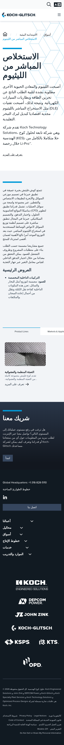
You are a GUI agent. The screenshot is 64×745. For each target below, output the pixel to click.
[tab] (21, 331)
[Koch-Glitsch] (5, 35)
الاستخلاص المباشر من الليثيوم (20, 39)
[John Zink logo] (32, 614)
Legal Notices (40, 715)
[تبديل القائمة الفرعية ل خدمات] (27, 547)
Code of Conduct (16, 720)
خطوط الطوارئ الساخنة (16, 489)
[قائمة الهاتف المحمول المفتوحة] (59, 15)
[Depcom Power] (32, 601)
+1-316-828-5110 (38, 482)
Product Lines (21, 331)
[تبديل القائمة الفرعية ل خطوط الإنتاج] (25, 541)
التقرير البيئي (55, 728)
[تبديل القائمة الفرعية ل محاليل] (21, 527)
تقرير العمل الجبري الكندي (50, 724)
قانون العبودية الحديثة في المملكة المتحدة (43, 720)
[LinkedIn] (5, 497)
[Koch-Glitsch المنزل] (20, 15)
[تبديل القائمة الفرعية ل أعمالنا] (31, 521)
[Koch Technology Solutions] (49, 642)
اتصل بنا (32, 507)
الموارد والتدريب (13, 554)
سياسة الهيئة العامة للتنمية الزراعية (22, 724)
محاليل (7, 527)
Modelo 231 (42, 728)
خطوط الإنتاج (11, 541)
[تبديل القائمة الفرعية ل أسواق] (21, 534)
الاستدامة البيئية (28, 35)
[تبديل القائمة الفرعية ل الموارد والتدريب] (30, 554)
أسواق (47, 35)
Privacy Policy (25, 715)
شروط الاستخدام (10, 715)
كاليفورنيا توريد (55, 715)
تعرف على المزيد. (13, 155)
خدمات (7, 547)
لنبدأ (7, 458)
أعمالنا (7, 521)
